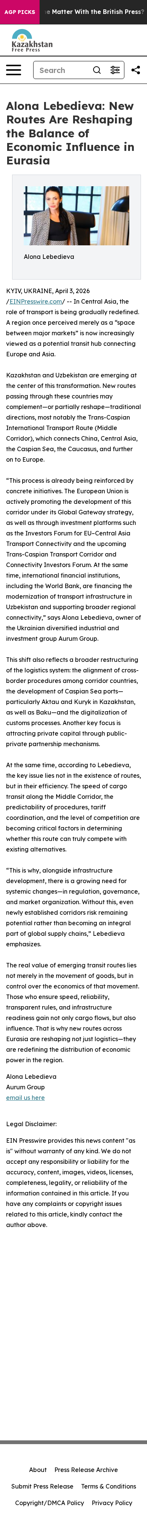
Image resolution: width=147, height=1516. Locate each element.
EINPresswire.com (35, 301)
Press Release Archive (86, 1469)
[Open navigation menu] (13, 70)
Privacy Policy (112, 1503)
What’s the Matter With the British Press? (80, 11)
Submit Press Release (42, 1486)
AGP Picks (20, 12)
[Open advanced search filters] (115, 70)
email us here (25, 1097)
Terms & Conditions (108, 1486)
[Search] (97, 70)
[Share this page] (135, 70)
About (38, 1469)
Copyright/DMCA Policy (49, 1503)
